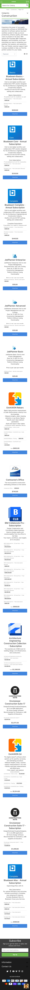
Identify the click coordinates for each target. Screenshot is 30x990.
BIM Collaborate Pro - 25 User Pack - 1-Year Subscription (14, 544)
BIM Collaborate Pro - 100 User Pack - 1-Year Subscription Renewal (14, 550)
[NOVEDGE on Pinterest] (19, 971)
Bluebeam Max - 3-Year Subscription (12, 912)
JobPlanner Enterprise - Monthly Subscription (14, 279)
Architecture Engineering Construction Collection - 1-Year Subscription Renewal (13, 663)
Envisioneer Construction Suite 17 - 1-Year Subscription (13, 843)
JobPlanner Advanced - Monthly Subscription (14, 325)
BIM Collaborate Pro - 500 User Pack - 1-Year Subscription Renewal (14, 570)
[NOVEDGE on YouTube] (13, 971)
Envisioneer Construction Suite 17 (11, 717)
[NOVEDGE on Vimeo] (16, 971)
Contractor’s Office (8, 488)
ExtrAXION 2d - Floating (9, 783)
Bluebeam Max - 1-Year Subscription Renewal (14, 907)
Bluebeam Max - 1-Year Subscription (12, 902)
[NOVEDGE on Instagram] (22, 971)
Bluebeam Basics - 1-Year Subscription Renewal (13, 104)
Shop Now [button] (15, 113)
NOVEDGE (17, 976)
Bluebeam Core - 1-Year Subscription (12, 163)
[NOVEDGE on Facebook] (10, 971)
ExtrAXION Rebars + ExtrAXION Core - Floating (12, 442)
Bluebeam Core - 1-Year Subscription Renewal (14, 168)
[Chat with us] (26, 986)
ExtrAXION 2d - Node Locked (10, 773)
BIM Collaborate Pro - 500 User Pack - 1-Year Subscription (14, 576)
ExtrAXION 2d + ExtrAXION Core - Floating (13, 786)
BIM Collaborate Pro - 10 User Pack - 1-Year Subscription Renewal (14, 589)
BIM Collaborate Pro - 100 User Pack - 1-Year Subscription (14, 596)
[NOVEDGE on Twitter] (7, 971)
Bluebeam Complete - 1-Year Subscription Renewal (13, 232)
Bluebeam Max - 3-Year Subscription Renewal (14, 917)
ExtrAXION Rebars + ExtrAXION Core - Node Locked (14, 432)
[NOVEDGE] (13, 1)
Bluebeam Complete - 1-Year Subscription (13, 227)
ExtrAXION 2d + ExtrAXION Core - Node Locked (13, 777)
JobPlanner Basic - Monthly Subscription (13, 371)
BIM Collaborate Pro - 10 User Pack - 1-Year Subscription (14, 583)
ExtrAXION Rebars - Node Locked (11, 427)
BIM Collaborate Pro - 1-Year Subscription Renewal (13, 563)
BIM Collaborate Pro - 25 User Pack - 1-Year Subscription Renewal (14, 557)
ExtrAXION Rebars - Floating (10, 438)
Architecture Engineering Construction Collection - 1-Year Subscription (13, 657)
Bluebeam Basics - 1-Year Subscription (13, 98)
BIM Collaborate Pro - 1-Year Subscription (13, 601)
